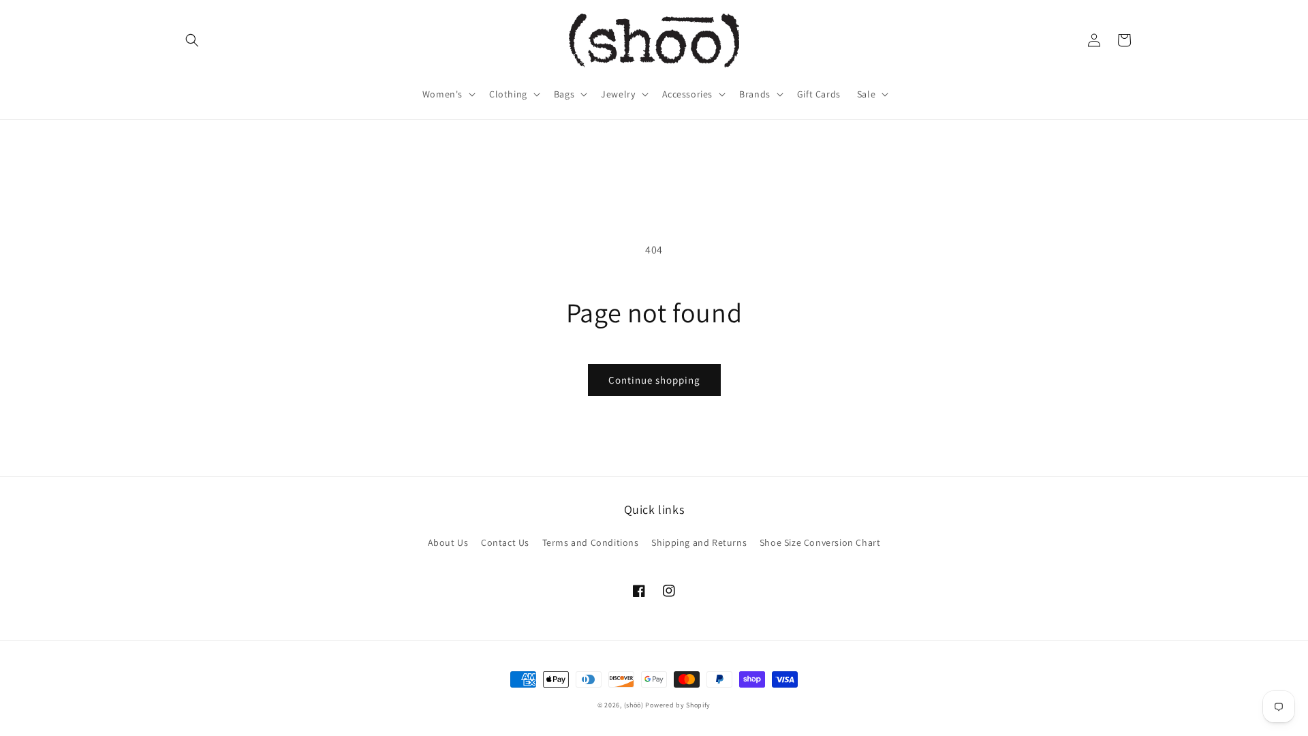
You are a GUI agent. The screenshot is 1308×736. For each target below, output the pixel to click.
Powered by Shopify (678, 705)
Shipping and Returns (699, 542)
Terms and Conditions (590, 542)
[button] (192, 40)
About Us (448, 542)
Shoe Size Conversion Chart (820, 542)
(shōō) (635, 705)
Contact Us (505, 542)
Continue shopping (654, 379)
